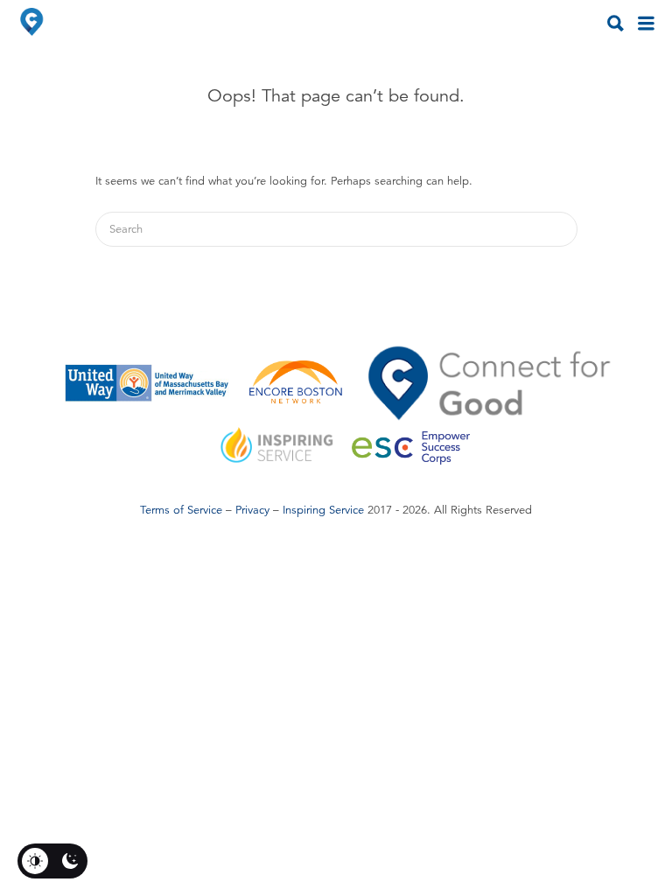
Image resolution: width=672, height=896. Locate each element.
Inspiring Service (323, 510)
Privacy (252, 510)
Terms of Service (181, 510)
